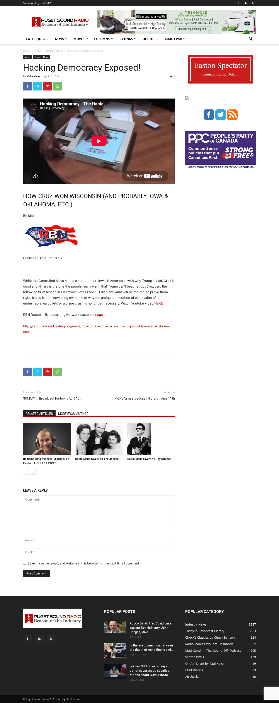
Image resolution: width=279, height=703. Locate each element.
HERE (158, 303)
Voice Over (33, 76)
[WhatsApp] (57, 86)
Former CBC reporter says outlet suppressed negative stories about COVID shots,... (150, 671)
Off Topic (150, 39)
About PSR (173, 39)
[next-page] (33, 472)
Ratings (126, 39)
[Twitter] (252, 3)
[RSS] (245, 3)
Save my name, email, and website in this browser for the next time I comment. (84, 563)
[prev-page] (26, 472)
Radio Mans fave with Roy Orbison (149, 458)
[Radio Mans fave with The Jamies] (99, 439)
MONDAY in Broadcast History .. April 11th (145, 398)
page (99, 315)
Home (27, 51)
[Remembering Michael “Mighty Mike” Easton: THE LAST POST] (47, 439)
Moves (79, 39)
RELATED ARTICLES (39, 413)
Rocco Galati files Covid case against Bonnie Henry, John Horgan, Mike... (150, 628)
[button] (250, 39)
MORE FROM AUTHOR (73, 413)
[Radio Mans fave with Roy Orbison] (151, 439)
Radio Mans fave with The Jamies (97, 458)
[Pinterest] (47, 86)
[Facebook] (238, 3)
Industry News (54, 51)
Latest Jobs (35, 39)
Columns (102, 39)
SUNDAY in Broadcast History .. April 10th (52, 398)
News (59, 39)
